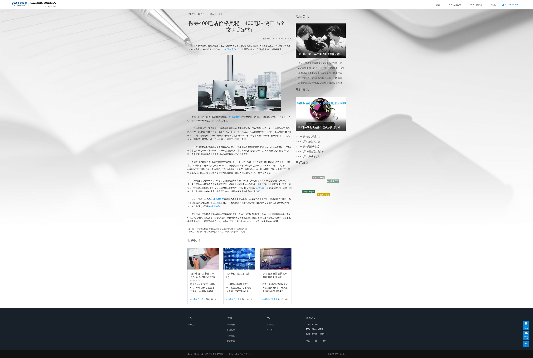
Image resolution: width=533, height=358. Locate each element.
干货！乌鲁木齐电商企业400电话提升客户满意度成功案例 (322, 63)
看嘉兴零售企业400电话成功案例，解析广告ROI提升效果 (322, 73)
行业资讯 (270, 330)
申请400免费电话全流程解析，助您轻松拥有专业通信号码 (222, 228)
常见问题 (270, 324)
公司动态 (231, 330)
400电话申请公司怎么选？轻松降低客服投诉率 (321, 68)
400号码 (326, 191)
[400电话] (19, 4)
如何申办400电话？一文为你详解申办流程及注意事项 (202, 277)
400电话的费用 (235, 116)
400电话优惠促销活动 (309, 141)
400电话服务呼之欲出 (309, 156)
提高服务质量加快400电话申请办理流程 (274, 275)
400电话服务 (214, 206)
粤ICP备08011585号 (337, 354)
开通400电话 (323, 176)
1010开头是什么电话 (308, 146)
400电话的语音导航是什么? (311, 151)
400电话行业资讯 (214, 14)
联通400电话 (308, 182)
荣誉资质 (231, 335)
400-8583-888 (511, 4)
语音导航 (260, 187)
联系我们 (231, 341)
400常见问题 (476, 4)
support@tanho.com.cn (316, 333)
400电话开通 (312, 197)
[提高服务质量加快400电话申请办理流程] (275, 258)
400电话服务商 (217, 199)
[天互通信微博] (324, 341)
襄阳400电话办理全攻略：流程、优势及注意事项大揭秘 (221, 231)
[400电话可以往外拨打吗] (239, 258)
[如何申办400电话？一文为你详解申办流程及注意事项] (203, 258)
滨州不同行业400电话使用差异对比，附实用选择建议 (322, 78)
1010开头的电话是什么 (309, 136)
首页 (438, 4)
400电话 (200, 14)
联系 (493, 4)
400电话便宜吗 (229, 49)
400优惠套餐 (455, 4)
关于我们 (231, 324)
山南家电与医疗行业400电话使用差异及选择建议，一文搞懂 (322, 83)
